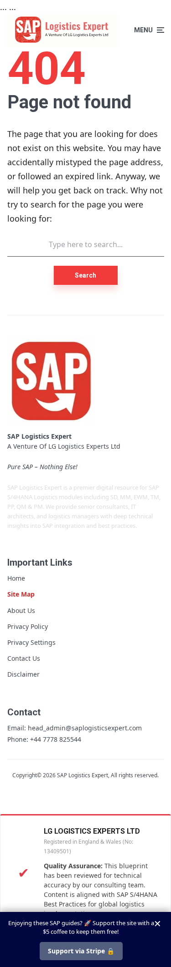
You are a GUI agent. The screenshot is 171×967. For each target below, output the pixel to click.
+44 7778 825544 (55, 739)
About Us (21, 610)
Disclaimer (23, 674)
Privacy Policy (27, 626)
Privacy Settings (31, 642)
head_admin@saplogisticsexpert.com (85, 728)
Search (85, 275)
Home (16, 578)
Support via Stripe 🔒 (81, 951)
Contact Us (23, 658)
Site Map (21, 594)
